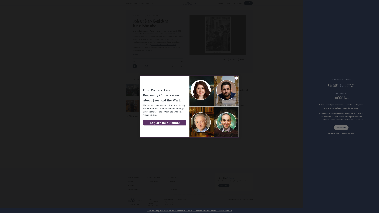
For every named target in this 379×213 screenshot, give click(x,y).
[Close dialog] (236, 78)
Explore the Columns (165, 122)
